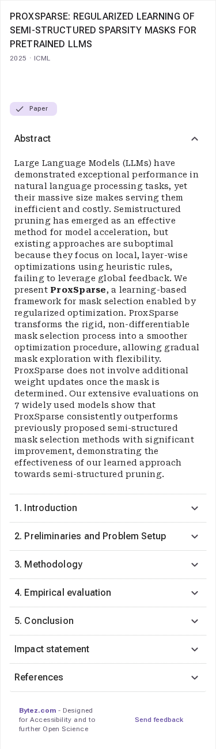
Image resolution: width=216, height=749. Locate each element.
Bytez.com (37, 710)
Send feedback (159, 720)
